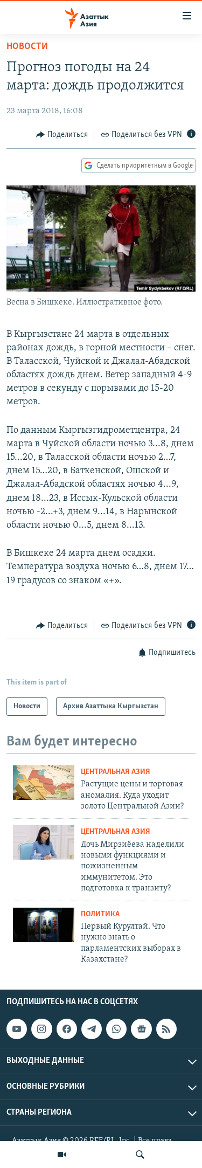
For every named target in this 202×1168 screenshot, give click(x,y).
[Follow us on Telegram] (91, 1029)
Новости (27, 47)
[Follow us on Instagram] (41, 1029)
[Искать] (140, 1154)
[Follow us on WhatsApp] (116, 1029)
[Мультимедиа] (62, 1154)
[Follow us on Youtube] (16, 1029)
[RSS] (166, 1029)
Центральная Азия (115, 772)
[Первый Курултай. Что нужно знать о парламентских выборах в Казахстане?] (43, 925)
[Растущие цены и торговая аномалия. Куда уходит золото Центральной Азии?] (43, 782)
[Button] (62, 135)
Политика (100, 914)
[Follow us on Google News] (141, 1029)
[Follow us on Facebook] (67, 1029)
